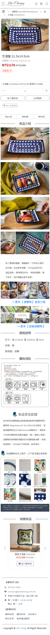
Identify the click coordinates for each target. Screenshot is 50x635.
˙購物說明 (9, 614)
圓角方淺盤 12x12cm (25, 554)
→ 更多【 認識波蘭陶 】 (31, 326)
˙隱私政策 (9, 618)
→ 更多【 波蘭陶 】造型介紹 (28, 302)
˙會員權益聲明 (23, 618)
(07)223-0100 (14, 587)
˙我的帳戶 (32, 614)
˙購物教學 (20, 614)
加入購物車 (12, 98)
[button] (9, 567)
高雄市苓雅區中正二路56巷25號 (23, 595)
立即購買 (37, 98)
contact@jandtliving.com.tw (22, 591)
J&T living (21, 628)
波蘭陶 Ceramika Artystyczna (24, 11)
